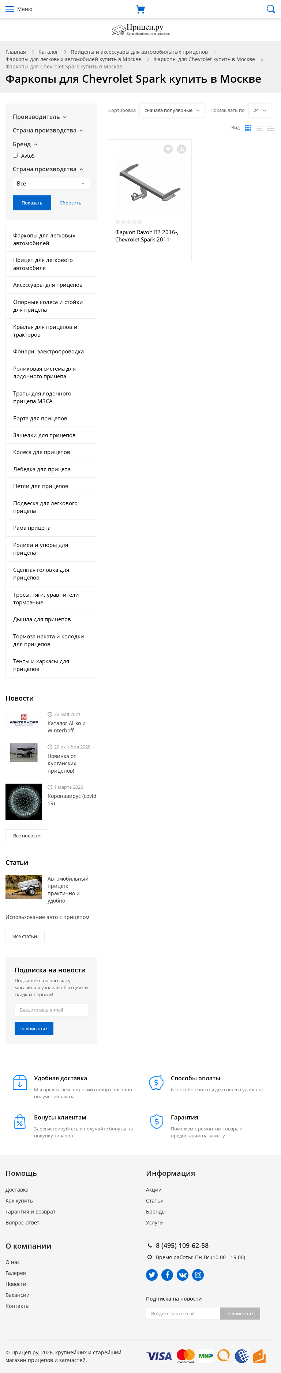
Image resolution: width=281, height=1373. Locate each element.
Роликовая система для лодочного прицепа (44, 372)
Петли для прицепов (40, 485)
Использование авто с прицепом (47, 917)
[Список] (259, 127)
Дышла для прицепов (42, 619)
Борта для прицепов (40, 418)
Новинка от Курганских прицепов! (62, 763)
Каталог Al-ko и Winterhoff (67, 727)
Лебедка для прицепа (42, 469)
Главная (15, 51)
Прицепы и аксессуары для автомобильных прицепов (139, 51)
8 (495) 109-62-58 (182, 1245)
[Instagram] (198, 1275)
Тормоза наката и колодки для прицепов (48, 640)
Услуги (154, 1222)
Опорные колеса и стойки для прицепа (48, 305)
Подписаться (34, 1028)
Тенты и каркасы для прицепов (41, 664)
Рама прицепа (31, 527)
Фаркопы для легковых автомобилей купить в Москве (73, 59)
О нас (12, 1261)
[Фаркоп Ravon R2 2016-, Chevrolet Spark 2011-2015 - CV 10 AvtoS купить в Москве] (150, 183)
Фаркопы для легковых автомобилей (44, 239)
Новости (15, 1283)
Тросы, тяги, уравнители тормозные (46, 598)
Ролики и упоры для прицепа (40, 548)
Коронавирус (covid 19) (72, 799)
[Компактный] (271, 127)
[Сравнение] (181, 149)
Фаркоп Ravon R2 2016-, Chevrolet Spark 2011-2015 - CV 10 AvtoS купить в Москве (149, 235)
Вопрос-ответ (22, 1222)
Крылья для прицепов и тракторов (45, 330)
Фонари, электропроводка (48, 351)
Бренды (156, 1211)
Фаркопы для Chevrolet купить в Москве (204, 59)
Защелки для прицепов (44, 435)
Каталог (48, 51)
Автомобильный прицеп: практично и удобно (68, 889)
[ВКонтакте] (182, 1275)
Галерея (15, 1272)
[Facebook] (167, 1275)
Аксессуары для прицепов (48, 284)
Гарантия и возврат (30, 1211)
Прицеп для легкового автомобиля (43, 263)
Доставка (17, 1189)
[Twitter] (152, 1275)
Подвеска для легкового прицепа (45, 506)
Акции (154, 1189)
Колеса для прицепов (41, 451)
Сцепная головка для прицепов (41, 573)
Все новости (27, 835)
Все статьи (25, 936)
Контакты (17, 1305)
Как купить (19, 1200)
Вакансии (17, 1294)
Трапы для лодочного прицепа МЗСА (42, 397)
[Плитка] (248, 127)
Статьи (155, 1200)
